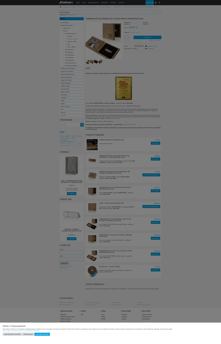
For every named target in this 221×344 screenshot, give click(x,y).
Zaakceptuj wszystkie (42, 334)
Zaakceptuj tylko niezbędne (12, 334)
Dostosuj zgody (28, 334)
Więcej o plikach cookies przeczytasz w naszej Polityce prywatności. (21, 330)
